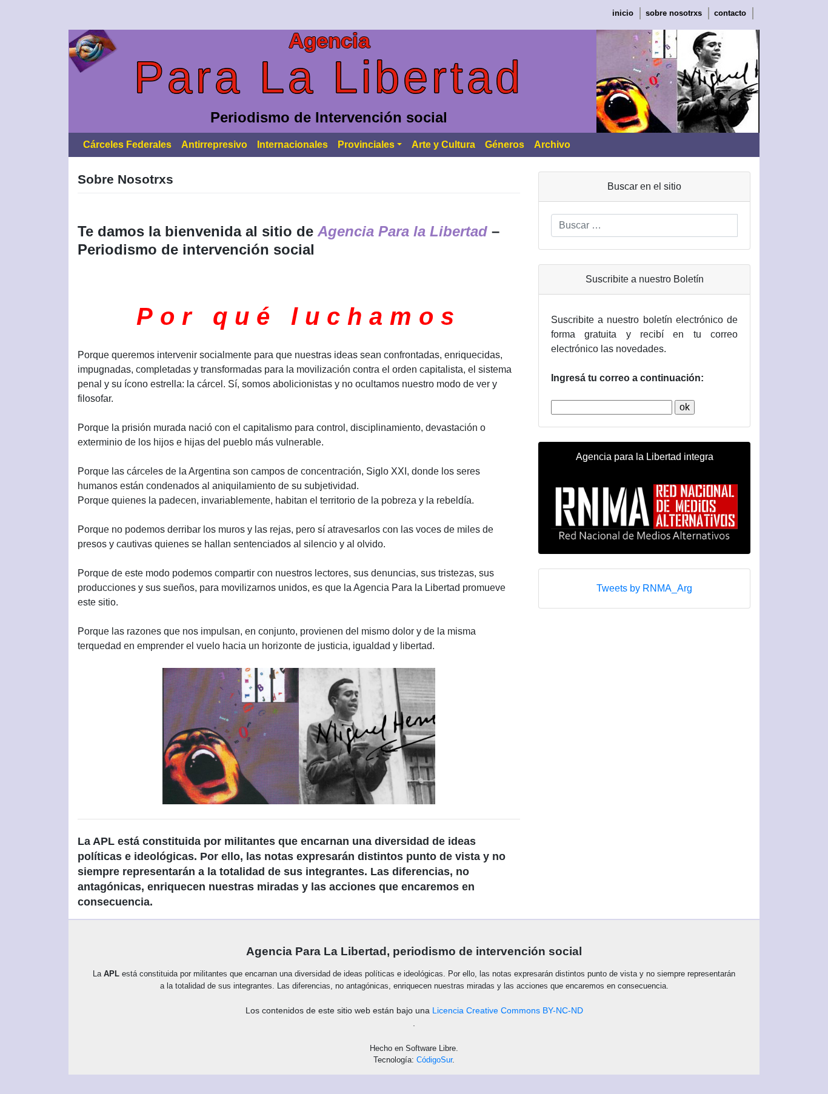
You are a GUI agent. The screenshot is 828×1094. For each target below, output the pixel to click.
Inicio (622, 13)
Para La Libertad (329, 77)
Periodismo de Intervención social (328, 117)
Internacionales (292, 144)
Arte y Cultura (443, 144)
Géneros (504, 144)
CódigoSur (434, 1059)
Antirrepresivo (214, 144)
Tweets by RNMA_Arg (644, 588)
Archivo (552, 144)
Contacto (730, 13)
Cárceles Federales (127, 144)
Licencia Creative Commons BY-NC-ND (507, 1010)
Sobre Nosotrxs (674, 13)
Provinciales (366, 144)
